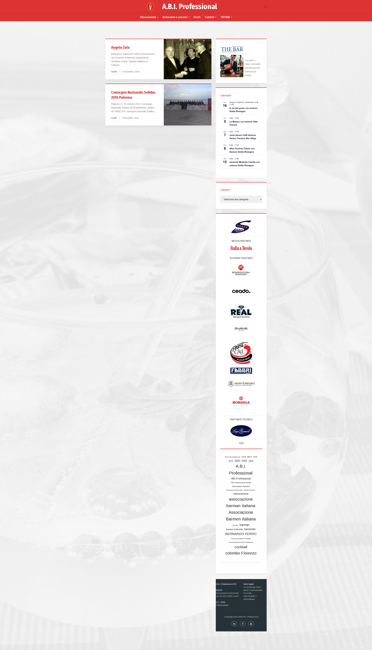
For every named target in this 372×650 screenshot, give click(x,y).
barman (244, 524)
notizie (114, 72)
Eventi (197, 17)
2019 (230, 461)
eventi (114, 118)
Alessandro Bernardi (241, 486)
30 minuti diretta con (232, 457)
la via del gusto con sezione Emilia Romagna (243, 110)
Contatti (209, 17)
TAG (241, 443)
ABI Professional (241, 478)
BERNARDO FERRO (240, 534)
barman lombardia (234, 529)
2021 (244, 460)
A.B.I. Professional (189, 6)
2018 (255, 457)
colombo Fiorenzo (240, 553)
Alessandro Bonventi (234, 490)
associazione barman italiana (240, 502)
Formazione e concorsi (175, 17)
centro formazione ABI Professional (241, 542)
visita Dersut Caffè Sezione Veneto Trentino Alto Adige (242, 137)
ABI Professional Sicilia (241, 483)
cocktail (241, 547)
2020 (237, 460)
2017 (249, 457)
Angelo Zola (120, 47)
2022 (251, 461)
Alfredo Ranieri (249, 490)
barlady (235, 525)
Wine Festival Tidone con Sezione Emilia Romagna (242, 150)
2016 (244, 457)
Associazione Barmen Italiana (241, 515)
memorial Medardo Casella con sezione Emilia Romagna (244, 164)
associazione (240, 493)
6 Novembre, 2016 (131, 72)
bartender (250, 529)
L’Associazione (148, 17)
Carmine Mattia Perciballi (241, 539)
